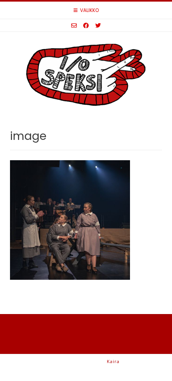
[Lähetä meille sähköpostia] (74, 25)
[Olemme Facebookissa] (86, 25)
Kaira (113, 361)
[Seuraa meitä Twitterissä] (98, 25)
